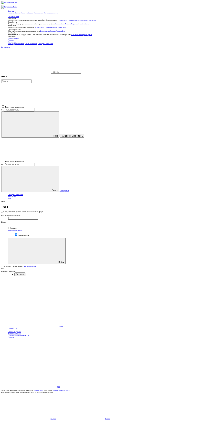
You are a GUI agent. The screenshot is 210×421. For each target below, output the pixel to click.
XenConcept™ (38, 390)
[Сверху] (32, 362)
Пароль (3, 222)
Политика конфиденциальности (18, 335)
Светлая (60, 326)
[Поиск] (107, 72)
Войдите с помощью (8, 271)
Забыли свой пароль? (15, 230)
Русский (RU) (12, 328)
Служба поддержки (14, 332)
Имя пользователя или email (11, 215)
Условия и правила (14, 333)
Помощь (11, 337)
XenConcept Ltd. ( (59, 390)
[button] (2, 5)
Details (67, 390)
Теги (9, 198)
